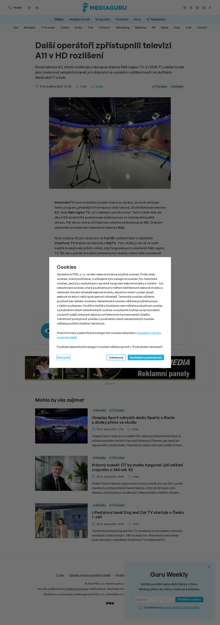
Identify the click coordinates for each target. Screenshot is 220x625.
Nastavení (63, 357)
